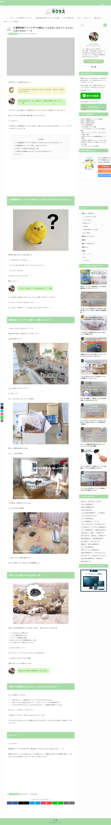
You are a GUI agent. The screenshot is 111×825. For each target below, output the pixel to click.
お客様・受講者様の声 (87, 507)
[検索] (106, 5)
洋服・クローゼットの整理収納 (90, 550)
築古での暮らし (86, 561)
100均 (83, 501)
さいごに (19, 154)
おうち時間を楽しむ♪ (89, 243)
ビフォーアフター (87, 524)
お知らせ (86, 247)
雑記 (85, 250)
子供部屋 (101, 535)
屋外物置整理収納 (98, 538)
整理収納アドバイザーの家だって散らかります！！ (32, 145)
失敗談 (93, 535)
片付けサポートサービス (99, 555)
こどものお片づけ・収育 (89, 216)
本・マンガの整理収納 (87, 547)
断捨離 (83, 544)
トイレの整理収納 (86, 521)
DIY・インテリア (87, 254)
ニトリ (96, 521)
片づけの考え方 (87, 220)
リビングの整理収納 (87, 530)
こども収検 (101, 513)
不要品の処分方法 (100, 530)
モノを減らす (85, 527)
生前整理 (85, 226)
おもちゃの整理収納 (87, 504)
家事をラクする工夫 (89, 236)
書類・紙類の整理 (93, 544)
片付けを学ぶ (85, 555)
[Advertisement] (40, 176)
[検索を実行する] (105, 25)
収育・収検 (85, 535)
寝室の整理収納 (86, 538)
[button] (12, 803)
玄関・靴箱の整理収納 (87, 558)
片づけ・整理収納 (13, 33)
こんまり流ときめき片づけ (88, 515)
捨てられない (25, 794)
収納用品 (100, 532)
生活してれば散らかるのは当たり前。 (28, 148)
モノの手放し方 (100, 524)
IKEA (99, 501)
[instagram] (101, 5)
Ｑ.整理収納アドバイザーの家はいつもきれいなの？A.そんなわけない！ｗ (39, 142)
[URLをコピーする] (69, 803)
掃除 (85, 240)
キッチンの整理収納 (87, 518)
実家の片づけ (86, 223)
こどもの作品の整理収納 (88, 513)
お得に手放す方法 (86, 510)
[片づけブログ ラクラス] (55, 11)
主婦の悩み (85, 532)
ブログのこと (86, 260)
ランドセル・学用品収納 (99, 527)
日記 (84, 257)
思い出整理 (85, 541)
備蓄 (93, 532)
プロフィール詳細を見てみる (93, 61)
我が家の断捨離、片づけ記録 (90, 229)
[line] (103, 5)
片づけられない (34, 794)
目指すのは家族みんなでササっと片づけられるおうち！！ (34, 151)
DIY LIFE (91, 501)
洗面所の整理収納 (87, 552)
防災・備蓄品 (86, 233)
